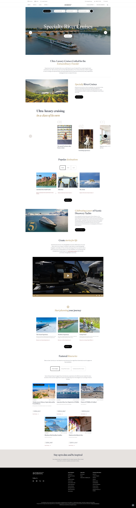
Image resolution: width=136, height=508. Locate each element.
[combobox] (72, 11)
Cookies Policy (95, 487)
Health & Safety (71, 479)
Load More (67, 200)
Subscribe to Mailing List (85, 477)
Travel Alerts (70, 481)
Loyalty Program (44, 1)
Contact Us (70, 474)
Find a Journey (47, 11)
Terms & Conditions (96, 484)
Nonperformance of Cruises (96, 490)
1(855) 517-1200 (98, 1)
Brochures (30, 1)
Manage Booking (89, 1)
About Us (94, 474)
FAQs (69, 477)
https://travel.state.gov (95, 503)
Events (37, 1)
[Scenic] (68, 5)
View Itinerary (47, 445)
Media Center (95, 481)
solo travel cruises (72, 251)
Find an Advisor (71, 486)
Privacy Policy (95, 486)
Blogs (81, 475)
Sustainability (95, 482)
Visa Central (70, 491)
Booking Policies (71, 487)
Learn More (67, 36)
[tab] (63, 167)
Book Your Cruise (79, 229)
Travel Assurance (71, 484)
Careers (94, 479)
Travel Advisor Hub (71, 482)
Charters (94, 477)
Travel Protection (71, 489)
